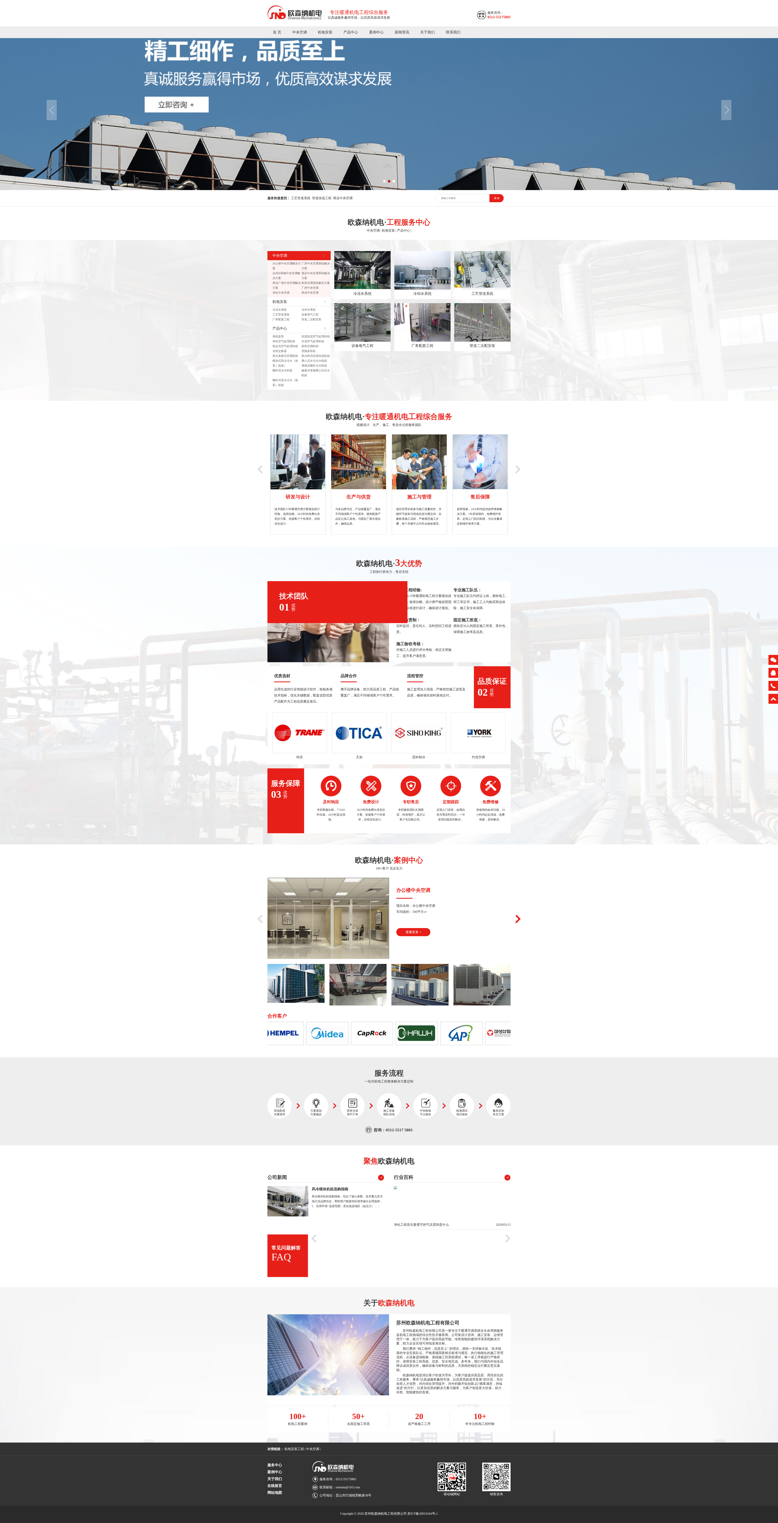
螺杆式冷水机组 (282, 370)
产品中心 (350, 32)
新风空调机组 (309, 346)
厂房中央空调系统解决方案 (315, 266)
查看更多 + (413, 932)
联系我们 (453, 32)
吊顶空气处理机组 (312, 341)
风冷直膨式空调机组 (285, 355)
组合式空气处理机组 (285, 346)
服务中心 (274, 1465)
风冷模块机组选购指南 (330, 1189)
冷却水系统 (308, 309)
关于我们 (427, 32)
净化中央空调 (281, 292)
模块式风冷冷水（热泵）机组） (285, 363)
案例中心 (376, 32)
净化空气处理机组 (284, 341)
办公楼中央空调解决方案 (287, 266)
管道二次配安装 (311, 319)
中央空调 (299, 32)
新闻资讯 (402, 32)
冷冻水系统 (280, 309)
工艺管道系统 (300, 198)
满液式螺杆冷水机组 (314, 365)
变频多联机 (308, 351)
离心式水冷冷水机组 (314, 360)
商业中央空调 (343, 198)
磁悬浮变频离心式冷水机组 (315, 373)
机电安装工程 (294, 1449)
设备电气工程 (309, 314)
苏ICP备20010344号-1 (422, 1513)
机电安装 (325, 32)
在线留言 (274, 1486)
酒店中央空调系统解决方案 (315, 276)
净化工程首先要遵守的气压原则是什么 (421, 1224)
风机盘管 (278, 336)
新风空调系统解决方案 (315, 282)
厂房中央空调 (309, 287)
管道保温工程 (321, 198)
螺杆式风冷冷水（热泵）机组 (285, 383)
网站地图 (274, 1493)
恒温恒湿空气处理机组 (315, 336)
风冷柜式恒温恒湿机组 (315, 355)
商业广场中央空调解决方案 (287, 285)
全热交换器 (280, 351)
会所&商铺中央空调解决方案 (286, 276)
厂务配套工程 (281, 319)
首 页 (277, 32)
